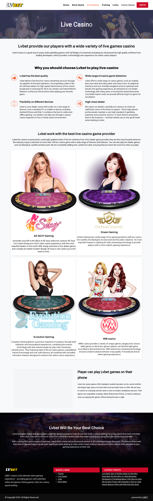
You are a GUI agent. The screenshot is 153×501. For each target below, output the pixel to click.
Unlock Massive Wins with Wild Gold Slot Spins (120, 484)
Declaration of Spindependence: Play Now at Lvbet (122, 479)
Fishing (61, 474)
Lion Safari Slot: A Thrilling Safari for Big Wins (120, 474)
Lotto (60, 479)
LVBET (145, 497)
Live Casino (62, 476)
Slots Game (62, 482)
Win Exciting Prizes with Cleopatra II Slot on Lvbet (121, 482)
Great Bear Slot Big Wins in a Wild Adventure (119, 476)
